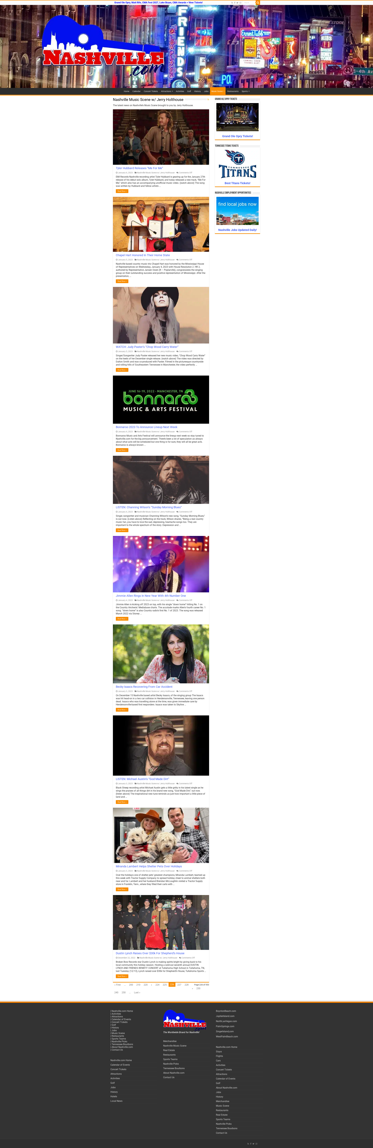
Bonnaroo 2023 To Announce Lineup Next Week (146, 427)
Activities (180, 91)
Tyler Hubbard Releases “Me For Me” (139, 168)
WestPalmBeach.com (227, 1036)
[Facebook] (235, 3)
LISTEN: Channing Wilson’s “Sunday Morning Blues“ (149, 507)
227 (179, 984)
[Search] (258, 2)
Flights (219, 1056)
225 (165, 984)
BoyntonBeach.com (226, 1011)
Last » (137, 992)
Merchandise (169, 1041)
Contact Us (117, 1049)
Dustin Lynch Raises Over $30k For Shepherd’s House (150, 953)
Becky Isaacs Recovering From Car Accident (144, 686)
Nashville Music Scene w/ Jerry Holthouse (156, 172)
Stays (219, 1051)
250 (124, 992)
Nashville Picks (119, 1041)
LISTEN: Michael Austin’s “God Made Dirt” (142, 779)
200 (131, 984)
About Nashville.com (122, 1047)
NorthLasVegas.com (226, 1021)
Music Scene (217, 91)
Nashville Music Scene (174, 1045)
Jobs (206, 91)
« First (117, 984)
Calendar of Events (121, 1019)
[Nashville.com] (186, 46)
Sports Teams (119, 1038)
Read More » (122, 191)
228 (187, 984)
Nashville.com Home (122, 1011)
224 (157, 984)
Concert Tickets (151, 91)
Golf (189, 91)
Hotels (113, 1096)
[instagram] (240, 3)
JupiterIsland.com (225, 1016)
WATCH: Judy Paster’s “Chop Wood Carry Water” (147, 347)
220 (146, 984)
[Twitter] (237, 3)
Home (126, 91)
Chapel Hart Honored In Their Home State (143, 255)
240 (116, 992)
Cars (218, 1060)
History (197, 91)
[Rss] (232, 3)
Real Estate (169, 1050)
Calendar (136, 91)
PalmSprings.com (225, 1026)
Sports (245, 91)
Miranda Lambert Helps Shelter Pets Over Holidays (149, 866)
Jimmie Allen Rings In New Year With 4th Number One (151, 595)
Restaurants (233, 91)
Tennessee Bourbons (122, 1044)
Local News (116, 1101)
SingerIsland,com (225, 1031)
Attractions (166, 91)
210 (138, 984)
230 (198, 988)
